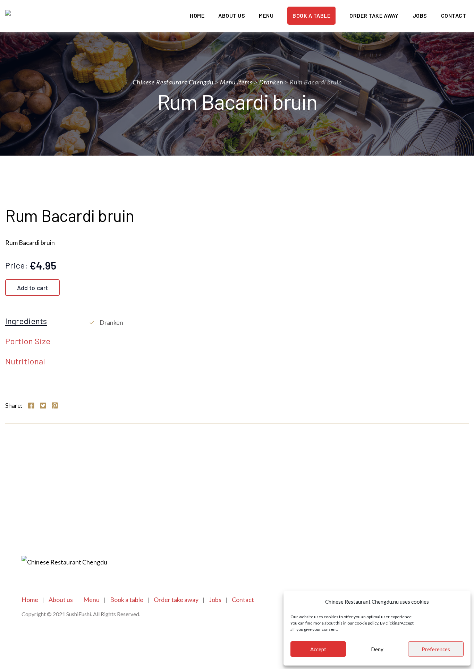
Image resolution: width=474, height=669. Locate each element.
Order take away (374, 15)
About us (231, 15)
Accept (318, 649)
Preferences (436, 649)
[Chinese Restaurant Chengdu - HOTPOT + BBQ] (48, 16)
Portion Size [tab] (27, 341)
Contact (453, 15)
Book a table (311, 15)
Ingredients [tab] (26, 321)
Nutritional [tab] (25, 361)
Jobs (420, 15)
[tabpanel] (278, 322)
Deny (377, 649)
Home (197, 15)
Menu (266, 15)
